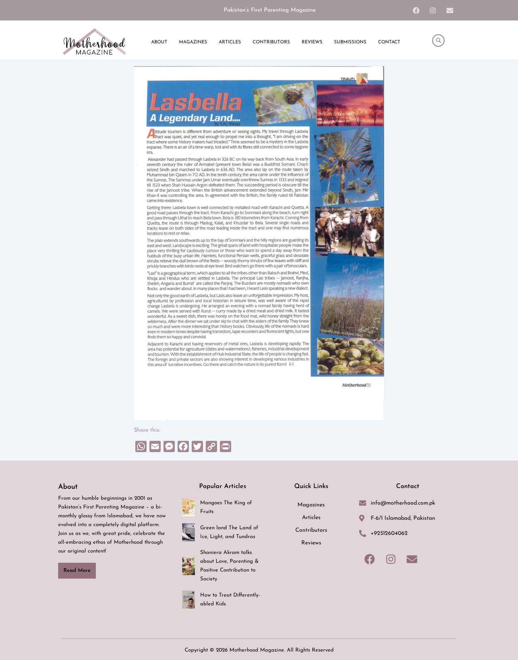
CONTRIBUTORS (271, 42)
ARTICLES (230, 42)
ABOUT (159, 42)
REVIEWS (312, 42)
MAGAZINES (193, 42)
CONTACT (389, 42)
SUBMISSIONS (350, 42)
